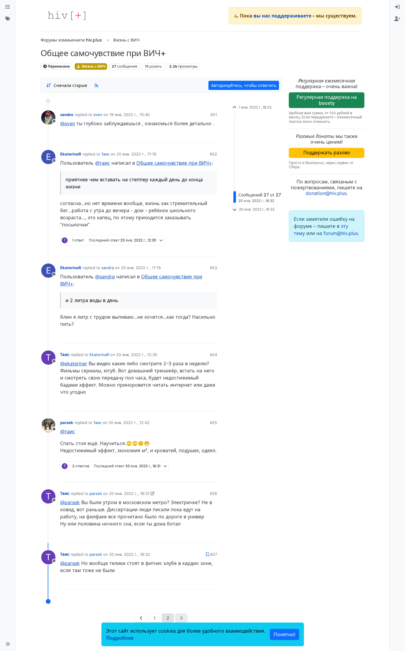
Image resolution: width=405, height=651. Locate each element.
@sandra (105, 277)
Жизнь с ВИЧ (93, 66)
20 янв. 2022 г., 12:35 (136, 354)
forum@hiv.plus (340, 233)
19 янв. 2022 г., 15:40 (129, 114)
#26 (213, 493)
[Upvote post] (181, 136)
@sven (67, 123)
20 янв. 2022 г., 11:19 (141, 267)
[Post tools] (212, 136)
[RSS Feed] (96, 85)
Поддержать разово (326, 152)
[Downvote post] (201, 136)
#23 (213, 267)
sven (97, 114)
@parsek (70, 502)
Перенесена (58, 66)
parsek (66, 422)
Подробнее (119, 638)
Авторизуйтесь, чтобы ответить (243, 85)
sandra (66, 114)
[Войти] (397, 7)
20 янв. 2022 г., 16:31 (129, 493)
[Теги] (7, 19)
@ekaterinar (73, 363)
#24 (213, 354)
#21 (214, 114)
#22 (213, 154)
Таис (105, 154)
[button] (7, 644)
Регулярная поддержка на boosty (326, 100)
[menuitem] (397, 7)
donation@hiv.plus (326, 193)
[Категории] (7, 7)
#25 (213, 422)
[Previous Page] (141, 618)
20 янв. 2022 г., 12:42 (129, 422)
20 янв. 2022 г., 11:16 (136, 154)
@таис (102, 163)
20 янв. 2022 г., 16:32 (129, 554)
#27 (213, 554)
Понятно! (284, 634)
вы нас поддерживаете (282, 16)
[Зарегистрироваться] (397, 19)
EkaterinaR (70, 154)
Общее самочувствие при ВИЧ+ (174, 163)
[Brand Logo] (66, 16)
